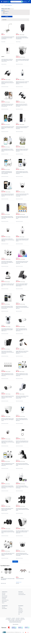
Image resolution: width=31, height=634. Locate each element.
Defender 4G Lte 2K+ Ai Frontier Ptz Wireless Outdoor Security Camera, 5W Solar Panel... (7, 82)
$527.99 (2, 437)
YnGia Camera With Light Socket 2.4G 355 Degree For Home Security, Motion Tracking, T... (7, 554)
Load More (15, 561)
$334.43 (2, 78)
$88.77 (2, 33)
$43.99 (17, 347)
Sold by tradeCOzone (3, 64)
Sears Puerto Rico (20, 611)
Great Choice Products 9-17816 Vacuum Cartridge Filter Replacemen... (7, 579)
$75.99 (17, 168)
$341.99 (17, 302)
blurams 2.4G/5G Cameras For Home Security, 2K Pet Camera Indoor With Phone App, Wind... (7, 307)
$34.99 (17, 577)
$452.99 (2, 235)
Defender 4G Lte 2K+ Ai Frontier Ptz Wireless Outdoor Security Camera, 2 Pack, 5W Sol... (21, 105)
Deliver (6, 11)
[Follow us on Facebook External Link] (21, 632)
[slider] (18, 582)
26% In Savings (8, 79)
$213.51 (2, 325)
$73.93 (2, 280)
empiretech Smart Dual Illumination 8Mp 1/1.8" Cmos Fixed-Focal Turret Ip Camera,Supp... (22, 195)
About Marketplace (4, 608)
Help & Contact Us (4, 601)
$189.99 (2, 56)
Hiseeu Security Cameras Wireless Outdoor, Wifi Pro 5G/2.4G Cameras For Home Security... (7, 352)
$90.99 (2, 123)
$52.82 (2, 549)
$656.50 (17, 100)
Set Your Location (5, 13)
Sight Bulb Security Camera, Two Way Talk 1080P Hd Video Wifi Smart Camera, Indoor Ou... (22, 82)
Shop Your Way (20, 612)
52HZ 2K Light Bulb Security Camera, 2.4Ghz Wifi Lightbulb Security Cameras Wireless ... (7, 150)
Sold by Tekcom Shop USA (19, 311)
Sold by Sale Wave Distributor (19, 64)
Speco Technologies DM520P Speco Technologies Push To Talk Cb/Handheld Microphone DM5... (22, 37)
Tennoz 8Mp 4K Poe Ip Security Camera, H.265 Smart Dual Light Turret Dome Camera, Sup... (22, 262)
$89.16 (17, 78)
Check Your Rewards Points (21, 594)
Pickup (5, 13)
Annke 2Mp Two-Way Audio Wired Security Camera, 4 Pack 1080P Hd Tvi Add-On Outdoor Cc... (7, 262)
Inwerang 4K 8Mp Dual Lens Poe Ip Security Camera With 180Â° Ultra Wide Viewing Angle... (22, 554)
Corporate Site (20, 608)
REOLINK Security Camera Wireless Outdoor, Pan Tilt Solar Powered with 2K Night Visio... (22, 307)
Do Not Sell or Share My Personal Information (15, 622)
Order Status (3, 594)
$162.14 (2, 190)
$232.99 (17, 415)
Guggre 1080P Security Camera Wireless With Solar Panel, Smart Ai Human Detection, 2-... (22, 352)
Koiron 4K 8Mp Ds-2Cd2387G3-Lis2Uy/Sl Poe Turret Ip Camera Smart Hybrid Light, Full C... (22, 60)
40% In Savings (22, 304)
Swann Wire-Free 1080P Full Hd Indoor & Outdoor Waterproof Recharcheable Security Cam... (22, 531)
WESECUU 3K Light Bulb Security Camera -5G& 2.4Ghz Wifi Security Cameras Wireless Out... (7, 464)
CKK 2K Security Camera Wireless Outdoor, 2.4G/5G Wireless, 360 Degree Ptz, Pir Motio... (22, 487)
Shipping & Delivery (4, 597)
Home (2, 5)
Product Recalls (4, 598)
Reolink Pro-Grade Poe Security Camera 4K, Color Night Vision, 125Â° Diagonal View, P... (7, 419)
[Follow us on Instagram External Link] (28, 632)
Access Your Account (21, 593)
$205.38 (17, 145)
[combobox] (16, 2)
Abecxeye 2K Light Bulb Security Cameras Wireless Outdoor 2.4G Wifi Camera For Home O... (22, 240)
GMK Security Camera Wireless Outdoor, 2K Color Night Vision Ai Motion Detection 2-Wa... (22, 397)
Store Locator (3, 593)
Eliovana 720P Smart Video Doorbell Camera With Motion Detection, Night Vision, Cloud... (7, 217)
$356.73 (17, 549)
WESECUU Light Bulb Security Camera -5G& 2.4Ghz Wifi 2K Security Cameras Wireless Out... (7, 374)
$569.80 (17, 190)
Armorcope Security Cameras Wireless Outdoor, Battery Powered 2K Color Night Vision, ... (22, 509)
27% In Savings (7, 124)
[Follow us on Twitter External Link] (23, 632)
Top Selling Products (5, 565)
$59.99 (2, 482)
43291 (8, 11)
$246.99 (17, 280)
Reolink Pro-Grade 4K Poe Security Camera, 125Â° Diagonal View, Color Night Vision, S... (21, 329)
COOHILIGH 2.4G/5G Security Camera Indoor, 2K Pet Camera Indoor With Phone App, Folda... (7, 105)
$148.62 (17, 482)
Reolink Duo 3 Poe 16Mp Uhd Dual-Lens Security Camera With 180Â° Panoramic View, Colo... (22, 442)
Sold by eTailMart (3, 41)
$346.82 (2, 392)
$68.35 (2, 145)
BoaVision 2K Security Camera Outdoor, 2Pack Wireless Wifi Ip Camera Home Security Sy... (22, 150)
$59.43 (2, 168)
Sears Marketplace (5, 605)
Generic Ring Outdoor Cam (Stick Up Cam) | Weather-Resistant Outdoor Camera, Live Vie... (7, 60)
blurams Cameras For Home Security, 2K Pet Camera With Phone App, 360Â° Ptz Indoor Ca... (7, 195)
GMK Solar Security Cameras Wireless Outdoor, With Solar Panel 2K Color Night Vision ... (22, 464)
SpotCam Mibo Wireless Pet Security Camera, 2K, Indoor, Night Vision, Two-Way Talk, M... (22, 419)
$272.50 (17, 325)
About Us (3, 602)
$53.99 (2, 100)
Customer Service (4, 591)
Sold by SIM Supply (18, 41)
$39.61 (17, 123)
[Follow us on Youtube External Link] (25, 632)
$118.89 (2, 347)
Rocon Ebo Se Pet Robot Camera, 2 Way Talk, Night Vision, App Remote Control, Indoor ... (22, 217)
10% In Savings (22, 34)
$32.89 (2, 577)
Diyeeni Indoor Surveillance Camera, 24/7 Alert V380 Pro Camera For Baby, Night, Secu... (7, 284)
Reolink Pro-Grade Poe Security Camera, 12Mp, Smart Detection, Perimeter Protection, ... (7, 397)
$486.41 (17, 437)
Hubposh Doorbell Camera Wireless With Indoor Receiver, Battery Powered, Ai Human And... (22, 127)
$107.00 (17, 392)
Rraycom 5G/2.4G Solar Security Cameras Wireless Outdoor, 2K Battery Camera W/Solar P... (7, 127)
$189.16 (2, 370)
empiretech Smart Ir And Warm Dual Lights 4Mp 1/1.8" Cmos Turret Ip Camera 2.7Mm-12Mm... (7, 442)
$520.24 (17, 55)
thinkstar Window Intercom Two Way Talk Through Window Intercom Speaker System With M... (7, 37)
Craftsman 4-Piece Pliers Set (20, 578)
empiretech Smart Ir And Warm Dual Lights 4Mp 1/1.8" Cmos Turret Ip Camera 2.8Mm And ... (7, 240)
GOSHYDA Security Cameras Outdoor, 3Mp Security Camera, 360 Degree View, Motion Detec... (7, 487)
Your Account (20, 591)
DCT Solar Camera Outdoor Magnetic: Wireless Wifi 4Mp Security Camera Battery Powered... (22, 284)
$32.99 (17, 33)
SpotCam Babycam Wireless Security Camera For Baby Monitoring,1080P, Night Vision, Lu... (7, 329)
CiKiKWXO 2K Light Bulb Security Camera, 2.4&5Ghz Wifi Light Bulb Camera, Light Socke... (6, 172)
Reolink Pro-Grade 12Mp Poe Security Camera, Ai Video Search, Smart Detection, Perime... (7, 509)
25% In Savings (7, 214)
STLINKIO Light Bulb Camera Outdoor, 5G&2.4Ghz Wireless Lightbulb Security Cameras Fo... (22, 172)
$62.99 (2, 302)
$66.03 (17, 235)
